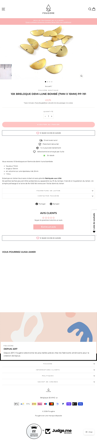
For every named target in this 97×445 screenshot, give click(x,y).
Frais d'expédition (41, 103)
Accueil (48, 86)
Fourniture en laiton (48, 191)
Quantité (48, 111)
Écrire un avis (48, 227)
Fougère (48, 364)
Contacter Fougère (48, 196)
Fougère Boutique (48, 90)
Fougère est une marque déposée (48, 416)
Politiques (48, 376)
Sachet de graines (48, 382)
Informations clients (48, 370)
